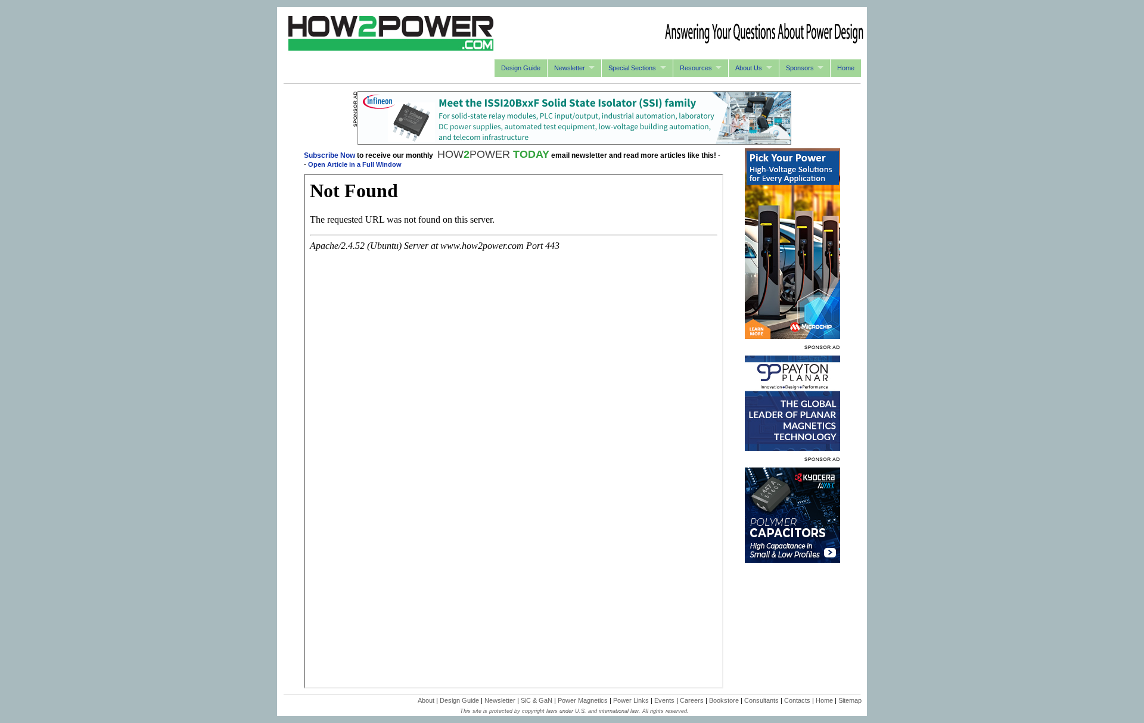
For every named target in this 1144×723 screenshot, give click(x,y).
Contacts (797, 700)
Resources (696, 67)
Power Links (631, 700)
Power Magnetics (583, 700)
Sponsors (800, 67)
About (426, 700)
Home (845, 67)
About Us (748, 67)
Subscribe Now (329, 155)
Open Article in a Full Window (355, 164)
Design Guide (520, 67)
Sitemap (850, 700)
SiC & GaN (536, 700)
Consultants (761, 700)
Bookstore (724, 700)
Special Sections (632, 67)
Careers (692, 700)
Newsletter (569, 67)
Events (664, 700)
